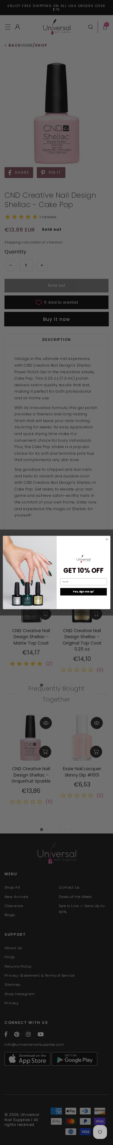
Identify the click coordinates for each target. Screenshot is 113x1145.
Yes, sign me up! (83, 591)
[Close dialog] (106, 539)
